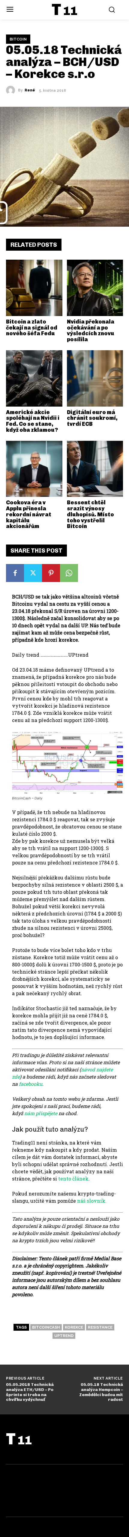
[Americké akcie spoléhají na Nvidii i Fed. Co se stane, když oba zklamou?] (34, 378)
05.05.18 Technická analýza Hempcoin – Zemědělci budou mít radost (101, 1392)
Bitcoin (18, 39)
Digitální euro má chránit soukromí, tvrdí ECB (92, 418)
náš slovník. (91, 1201)
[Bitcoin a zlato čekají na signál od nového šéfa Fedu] (34, 288)
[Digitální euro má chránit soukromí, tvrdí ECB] (95, 378)
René (30, 90)
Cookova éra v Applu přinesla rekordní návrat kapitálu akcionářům (28, 514)
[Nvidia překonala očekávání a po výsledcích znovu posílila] (95, 288)
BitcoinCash (46, 1327)
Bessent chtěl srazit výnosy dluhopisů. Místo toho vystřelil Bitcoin (90, 514)
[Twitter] (33, 573)
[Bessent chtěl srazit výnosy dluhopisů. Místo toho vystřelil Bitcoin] (95, 469)
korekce (74, 1327)
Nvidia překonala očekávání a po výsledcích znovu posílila (90, 330)
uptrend (64, 1335)
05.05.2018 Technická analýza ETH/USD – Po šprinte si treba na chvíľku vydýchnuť (30, 1392)
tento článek (73, 1178)
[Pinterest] (51, 573)
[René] (12, 90)
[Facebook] (15, 573)
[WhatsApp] (69, 573)
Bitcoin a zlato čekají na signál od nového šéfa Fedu (31, 327)
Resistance (100, 1327)
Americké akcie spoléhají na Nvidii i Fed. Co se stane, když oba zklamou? (32, 421)
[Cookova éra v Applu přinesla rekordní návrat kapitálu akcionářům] (34, 469)
